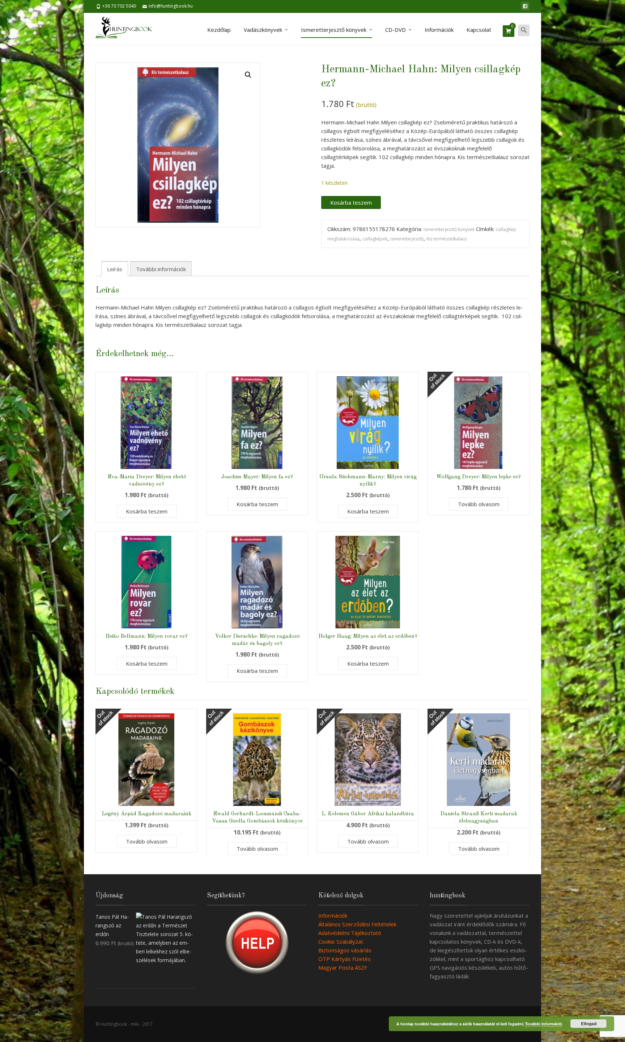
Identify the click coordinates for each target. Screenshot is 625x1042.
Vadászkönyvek (263, 29)
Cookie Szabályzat (340, 941)
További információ (543, 1023)
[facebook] (525, 6)
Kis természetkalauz (446, 239)
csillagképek (374, 239)
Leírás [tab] (114, 269)
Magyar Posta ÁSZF (342, 967)
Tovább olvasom (478, 504)
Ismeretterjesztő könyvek (333, 29)
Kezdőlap (219, 29)
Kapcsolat (479, 29)
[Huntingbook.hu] (127, 29)
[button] (248, 74)
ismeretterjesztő (407, 239)
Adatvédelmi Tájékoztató (349, 932)
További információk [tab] (161, 269)
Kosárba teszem (351, 202)
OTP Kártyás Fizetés (344, 958)
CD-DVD (395, 29)
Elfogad (588, 1023)
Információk (439, 29)
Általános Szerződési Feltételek (357, 924)
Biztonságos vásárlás (344, 950)
